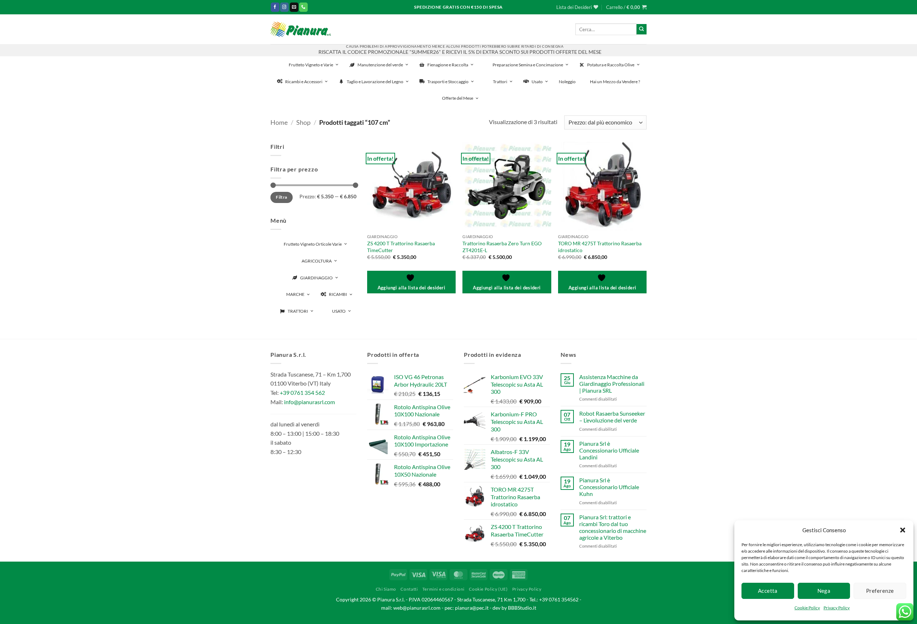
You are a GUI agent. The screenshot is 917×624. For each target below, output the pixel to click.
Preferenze (880, 590)
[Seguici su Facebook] (275, 7)
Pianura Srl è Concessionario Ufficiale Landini (609, 450)
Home (279, 122)
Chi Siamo (386, 589)
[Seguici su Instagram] (284, 7)
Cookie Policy (807, 607)
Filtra (281, 197)
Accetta (768, 590)
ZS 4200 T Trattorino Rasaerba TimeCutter (401, 246)
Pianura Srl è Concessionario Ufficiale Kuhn (609, 487)
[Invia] (642, 29)
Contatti (409, 589)
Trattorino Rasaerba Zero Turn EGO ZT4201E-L (502, 246)
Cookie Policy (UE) (488, 589)
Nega (824, 590)
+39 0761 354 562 (302, 392)
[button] (902, 530)
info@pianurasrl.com (309, 401)
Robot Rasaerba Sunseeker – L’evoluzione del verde (612, 417)
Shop (303, 122)
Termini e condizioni (443, 589)
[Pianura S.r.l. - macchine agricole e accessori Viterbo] (300, 29)
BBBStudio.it (522, 608)
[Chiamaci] (303, 7)
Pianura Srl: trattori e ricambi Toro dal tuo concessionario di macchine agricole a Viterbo (612, 527)
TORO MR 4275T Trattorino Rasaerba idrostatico (600, 246)
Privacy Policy (837, 607)
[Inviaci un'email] (294, 7)
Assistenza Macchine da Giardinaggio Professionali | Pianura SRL (611, 383)
